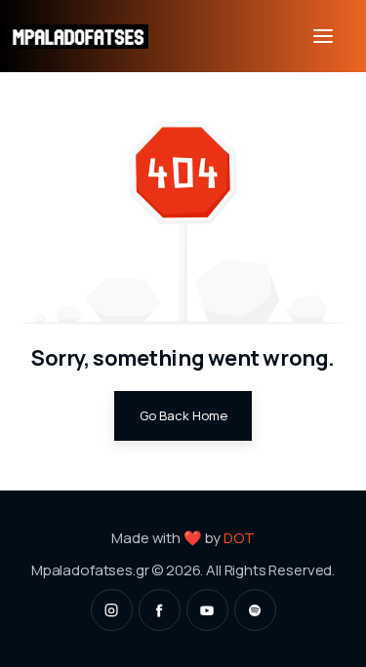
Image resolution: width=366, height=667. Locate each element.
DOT (239, 537)
